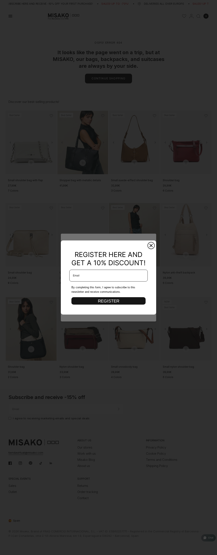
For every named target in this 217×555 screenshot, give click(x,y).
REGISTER (108, 301)
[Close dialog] (151, 245)
